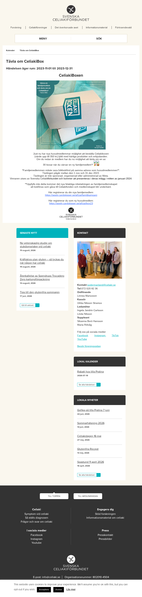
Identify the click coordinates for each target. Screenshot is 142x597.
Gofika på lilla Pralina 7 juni (93, 410)
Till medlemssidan (88, 496)
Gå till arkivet (27, 305)
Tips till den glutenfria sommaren (40, 292)
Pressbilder (105, 539)
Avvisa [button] (58, 589)
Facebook (82, 335)
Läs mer (71, 589)
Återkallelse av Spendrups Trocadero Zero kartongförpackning (42, 277)
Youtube (37, 543)
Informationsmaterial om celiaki (105, 517)
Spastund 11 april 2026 (90, 462)
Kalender (10, 50)
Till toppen (54, 496)
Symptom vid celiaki (36, 514)
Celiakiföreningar (38, 27)
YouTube (82, 339)
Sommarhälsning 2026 (90, 423)
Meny (43, 38)
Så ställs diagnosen (36, 517)
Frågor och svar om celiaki (36, 521)
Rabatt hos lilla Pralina (90, 371)
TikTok (115, 335)
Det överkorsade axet (66, 27)
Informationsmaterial (96, 27)
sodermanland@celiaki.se (101, 284)
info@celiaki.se (51, 577)
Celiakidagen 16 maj (89, 436)
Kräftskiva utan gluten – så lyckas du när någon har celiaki (42, 261)
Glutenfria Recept (88, 449)
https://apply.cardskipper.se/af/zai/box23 (71, 203)
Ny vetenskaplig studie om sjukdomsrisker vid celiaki (36, 244)
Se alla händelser (87, 384)
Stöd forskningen (105, 514)
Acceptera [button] (44, 589)
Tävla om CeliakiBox (29, 50)
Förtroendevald (123, 27)
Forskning (16, 27)
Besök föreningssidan (89, 346)
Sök (99, 38)
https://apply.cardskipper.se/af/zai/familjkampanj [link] (71, 195)
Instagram (100, 335)
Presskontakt (105, 535)
